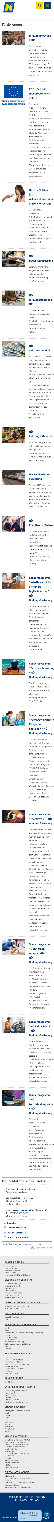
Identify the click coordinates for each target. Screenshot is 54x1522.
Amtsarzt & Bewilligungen (14, 1360)
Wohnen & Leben (11, 1273)
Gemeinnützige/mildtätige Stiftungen (17, 1275)
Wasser (7, 1431)
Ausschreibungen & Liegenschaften (17, 1478)
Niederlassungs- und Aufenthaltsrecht (18, 1344)
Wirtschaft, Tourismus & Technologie (18, 1487)
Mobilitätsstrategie (11, 1460)
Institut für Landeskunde (13, 1293)
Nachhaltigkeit (10, 1422)
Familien (7, 1328)
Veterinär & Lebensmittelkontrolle (16, 1402)
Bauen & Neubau (10, 1266)
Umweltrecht (9, 1427)
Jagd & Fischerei (10, 1395)
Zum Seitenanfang (43, 1247)
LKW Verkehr (9, 1456)
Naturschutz (9, 1424)
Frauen (7, 1330)
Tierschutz (8, 1349)
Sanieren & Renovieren (13, 1270)
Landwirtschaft (10, 1397)
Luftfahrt (8, 1458)
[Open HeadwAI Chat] (47, 1514)
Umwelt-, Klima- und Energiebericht (17, 1411)
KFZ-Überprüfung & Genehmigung (17, 1454)
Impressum (21, 1500)
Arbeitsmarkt (9, 1476)
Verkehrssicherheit (11, 1467)
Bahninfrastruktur (11, 1449)
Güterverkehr (9, 1451)
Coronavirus (9, 1357)
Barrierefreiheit (18, 1497)
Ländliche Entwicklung (12, 1400)
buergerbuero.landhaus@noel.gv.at (30, 1210)
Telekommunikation (11, 1308)
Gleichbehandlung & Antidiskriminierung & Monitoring (24, 1333)
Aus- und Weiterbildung (13, 1284)
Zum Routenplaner (16, 1227)
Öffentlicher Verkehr (12, 1463)
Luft (6, 1420)
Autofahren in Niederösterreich (15, 1447)
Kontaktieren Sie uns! (18, 1237)
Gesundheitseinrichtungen (14, 1362)
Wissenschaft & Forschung (14, 1297)
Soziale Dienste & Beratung (14, 1369)
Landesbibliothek (11, 1290)
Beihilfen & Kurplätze (12, 1373)
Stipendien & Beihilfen (12, 1295)
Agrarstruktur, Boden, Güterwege (16, 1391)
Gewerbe (8, 1481)
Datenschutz (38, 1497)
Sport (7, 1319)
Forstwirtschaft (10, 1393)
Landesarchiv (9, 1288)
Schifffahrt (8, 1465)
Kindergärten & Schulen (13, 1286)
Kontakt (34, 1500)
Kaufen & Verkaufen (11, 1268)
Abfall (7, 1413)
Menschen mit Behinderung (14, 1342)
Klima (7, 1418)
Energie (7, 1415)
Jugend (7, 1335)
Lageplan (11, 1223)
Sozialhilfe (8, 1371)
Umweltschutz (10, 1429)
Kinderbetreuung (11, 1337)
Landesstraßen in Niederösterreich (17, 1445)
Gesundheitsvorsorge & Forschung (17, 1364)
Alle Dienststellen (16, 1232)
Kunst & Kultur (10, 1382)
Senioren (8, 1346)
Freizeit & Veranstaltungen (14, 1317)
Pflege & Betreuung (11, 1366)
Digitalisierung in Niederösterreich (17, 1306)
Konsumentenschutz (12, 1339)
